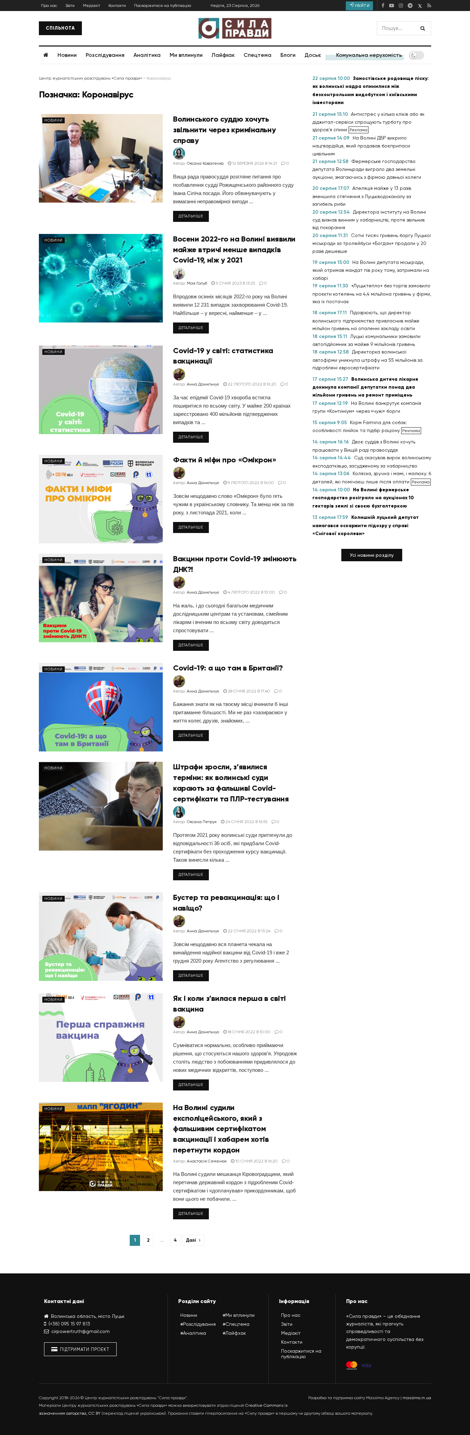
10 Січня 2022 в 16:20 (256, 1161)
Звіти (70, 5)
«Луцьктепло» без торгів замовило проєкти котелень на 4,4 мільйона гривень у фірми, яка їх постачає (371, 293)
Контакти (117, 5)
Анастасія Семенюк (207, 1161)
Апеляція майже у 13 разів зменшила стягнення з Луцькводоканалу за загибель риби (361, 196)
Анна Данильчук (203, 384)
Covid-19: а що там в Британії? (228, 668)
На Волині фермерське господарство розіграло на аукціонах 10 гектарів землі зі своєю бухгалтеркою (363, 498)
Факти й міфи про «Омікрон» (224, 459)
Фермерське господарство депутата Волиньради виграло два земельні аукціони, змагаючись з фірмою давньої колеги (366, 169)
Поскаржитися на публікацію (162, 5)
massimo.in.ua (417, 1397)
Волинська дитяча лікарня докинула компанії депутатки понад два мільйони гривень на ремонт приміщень (365, 387)
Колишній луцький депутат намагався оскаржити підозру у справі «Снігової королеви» (365, 525)
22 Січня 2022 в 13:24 (248, 931)
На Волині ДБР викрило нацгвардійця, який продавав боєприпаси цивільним (361, 145)
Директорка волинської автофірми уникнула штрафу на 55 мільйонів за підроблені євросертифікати (367, 359)
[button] (371, 555)
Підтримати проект (83, 1349)
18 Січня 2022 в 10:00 (248, 1031)
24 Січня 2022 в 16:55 (245, 821)
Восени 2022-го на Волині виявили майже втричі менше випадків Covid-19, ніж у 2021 (234, 249)
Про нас (49, 5)
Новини (67, 55)
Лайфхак (223, 55)
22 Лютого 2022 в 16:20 (251, 384)
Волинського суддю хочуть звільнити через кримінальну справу (224, 129)
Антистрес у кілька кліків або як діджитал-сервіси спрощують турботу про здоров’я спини (368, 122)
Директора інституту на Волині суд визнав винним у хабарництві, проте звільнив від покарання (369, 219)
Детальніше (191, 216)
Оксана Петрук (202, 821)
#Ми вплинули (239, 1315)
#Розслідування (198, 1324)
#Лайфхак (234, 1333)
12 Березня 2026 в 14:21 (254, 163)
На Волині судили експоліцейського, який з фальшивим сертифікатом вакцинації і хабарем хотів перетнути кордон (221, 1129)
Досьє (313, 55)
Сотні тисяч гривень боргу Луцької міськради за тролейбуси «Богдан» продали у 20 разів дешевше (371, 243)
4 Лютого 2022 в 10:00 (251, 592)
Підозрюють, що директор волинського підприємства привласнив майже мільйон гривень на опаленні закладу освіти (365, 320)
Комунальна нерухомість (369, 55)
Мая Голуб (197, 283)
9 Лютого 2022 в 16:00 (250, 482)
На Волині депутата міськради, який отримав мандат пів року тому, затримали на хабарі (370, 270)
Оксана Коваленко (205, 163)
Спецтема (257, 55)
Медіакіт (91, 5)
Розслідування (105, 55)
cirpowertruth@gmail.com (80, 1331)
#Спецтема (236, 1324)
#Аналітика (193, 1333)
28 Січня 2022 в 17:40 (248, 691)
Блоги (288, 55)
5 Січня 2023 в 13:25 (235, 283)
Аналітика (147, 55)
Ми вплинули (186, 55)
